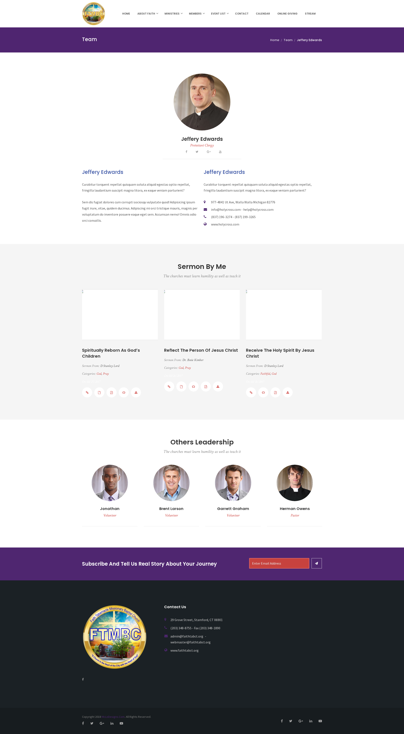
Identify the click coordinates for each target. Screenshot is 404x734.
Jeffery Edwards (202, 139)
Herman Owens (295, 508)
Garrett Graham (233, 508)
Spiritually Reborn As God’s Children (111, 353)
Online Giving (287, 13)
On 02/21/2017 (173, 376)
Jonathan (110, 508)
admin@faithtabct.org (187, 636)
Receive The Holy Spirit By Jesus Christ (280, 353)
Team (288, 40)
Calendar (263, 13)
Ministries (172, 13)
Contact (242, 13)
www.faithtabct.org (184, 650)
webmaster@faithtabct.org (190, 642)
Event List (218, 13)
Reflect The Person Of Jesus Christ (201, 350)
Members (195, 13)
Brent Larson (171, 508)
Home (126, 13)
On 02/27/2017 (91, 382)
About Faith (146, 13)
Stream (310, 13)
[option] (110, 495)
